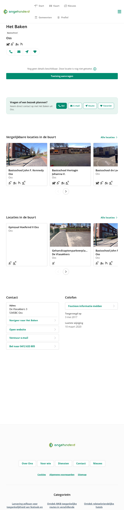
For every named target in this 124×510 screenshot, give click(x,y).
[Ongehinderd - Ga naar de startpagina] (18, 11)
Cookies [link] (42, 474)
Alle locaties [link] (108, 137)
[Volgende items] (66, 191)
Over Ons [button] (27, 463)
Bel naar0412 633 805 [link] (22, 346)
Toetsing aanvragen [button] (62, 76)
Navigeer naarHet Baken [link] (23, 320)
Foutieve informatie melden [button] (85, 306)
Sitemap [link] (82, 474)
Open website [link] (17, 329)
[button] (119, 11)
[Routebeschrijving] (27, 52)
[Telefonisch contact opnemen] (10, 52)
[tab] (39, 6)
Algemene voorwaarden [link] (61, 474)
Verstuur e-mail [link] (18, 337)
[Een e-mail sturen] (19, 52)
